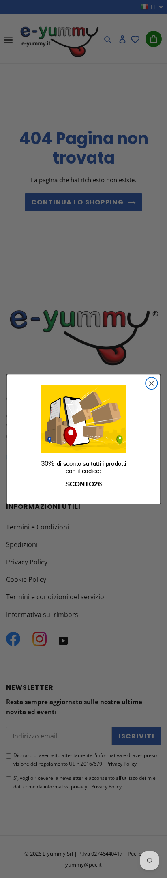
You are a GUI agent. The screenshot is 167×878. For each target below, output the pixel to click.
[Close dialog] (151, 383)
